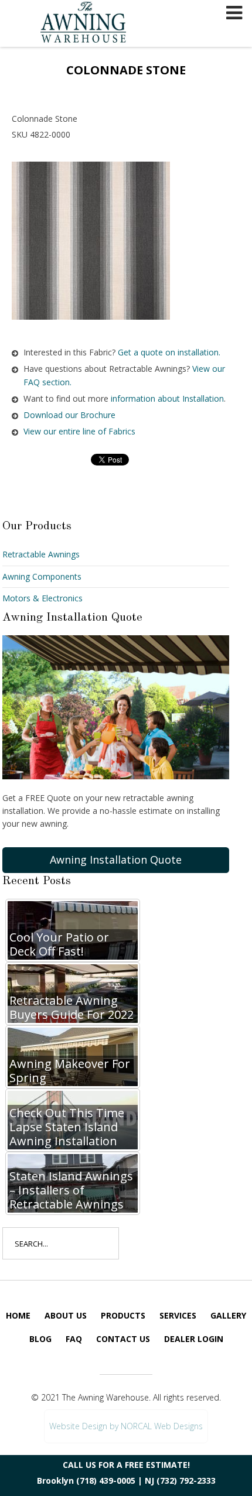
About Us (66, 1315)
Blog (40, 1338)
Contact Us (123, 1338)
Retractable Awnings (41, 554)
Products (123, 1315)
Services (177, 1315)
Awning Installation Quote (116, 860)
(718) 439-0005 (105, 1480)
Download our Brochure (69, 414)
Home (18, 1315)
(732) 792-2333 (186, 1480)
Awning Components (41, 576)
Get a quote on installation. (169, 352)
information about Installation (167, 398)
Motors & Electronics (42, 598)
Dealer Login (193, 1338)
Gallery (228, 1315)
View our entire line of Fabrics (79, 431)
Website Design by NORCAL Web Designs (126, 1426)
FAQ (74, 1338)
